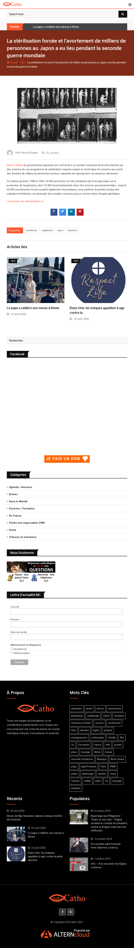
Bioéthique (77, 715)
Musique (101, 759)
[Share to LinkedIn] (71, 214)
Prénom (14, 619)
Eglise (96, 730)
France (97, 744)
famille (112, 737)
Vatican (75, 781)
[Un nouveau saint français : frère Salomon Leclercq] (79, 845)
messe (108, 752)
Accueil (13, 62)
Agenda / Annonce (20, 487)
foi (72, 744)
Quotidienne (20, 649)
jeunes (118, 744)
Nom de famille (18, 632)
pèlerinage (88, 773)
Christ (106, 715)
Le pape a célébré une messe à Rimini (56, 27)
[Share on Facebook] (53, 214)
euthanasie (97, 737)
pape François (88, 766)
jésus (74, 752)
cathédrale (93, 715)
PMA (113, 766)
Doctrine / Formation (22, 508)
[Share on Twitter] (62, 214)
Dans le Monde (18, 501)
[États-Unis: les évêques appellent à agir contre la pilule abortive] (16, 854)
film (122, 737)
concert (99, 723)
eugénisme (47, 230)
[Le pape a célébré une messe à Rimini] (16, 834)
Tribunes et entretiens (22, 537)
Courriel (14, 606)
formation (84, 744)
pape (74, 766)
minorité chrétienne (82, 759)
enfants (108, 730)
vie (106, 781)
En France (15, 515)
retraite (102, 773)
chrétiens (119, 715)
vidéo (98, 781)
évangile (117, 781)
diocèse (84, 730)
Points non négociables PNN (27, 522)
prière (74, 773)
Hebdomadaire (21, 653)
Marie (97, 752)
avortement (31, 230)
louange (85, 752)
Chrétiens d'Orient (81, 723)
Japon (60, 230)
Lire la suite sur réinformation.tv (25, 201)
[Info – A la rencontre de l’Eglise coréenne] (79, 864)
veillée (87, 781)
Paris (103, 766)
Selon (15, 165)
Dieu (73, 730)
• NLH (22, 62)
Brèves (13, 494)
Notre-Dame (117, 759)
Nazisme (72, 230)
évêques (76, 788)
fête (107, 744)
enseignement (79, 737)
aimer (89, 708)
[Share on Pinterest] (80, 214)
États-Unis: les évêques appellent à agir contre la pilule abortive (45, 856)
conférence (114, 723)
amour (100, 708)
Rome (12, 530)
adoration (76, 708)
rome (113, 773)
